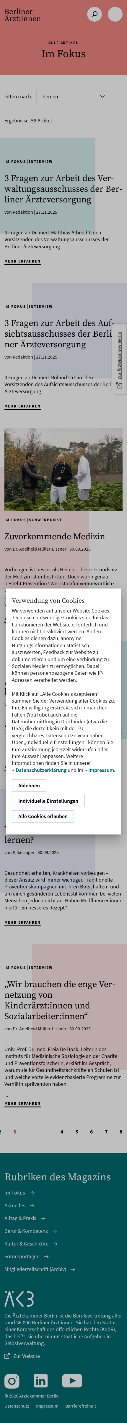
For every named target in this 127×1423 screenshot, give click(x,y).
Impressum (101, 770)
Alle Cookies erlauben (43, 816)
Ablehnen (29, 785)
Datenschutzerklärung (41, 770)
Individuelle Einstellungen (48, 800)
